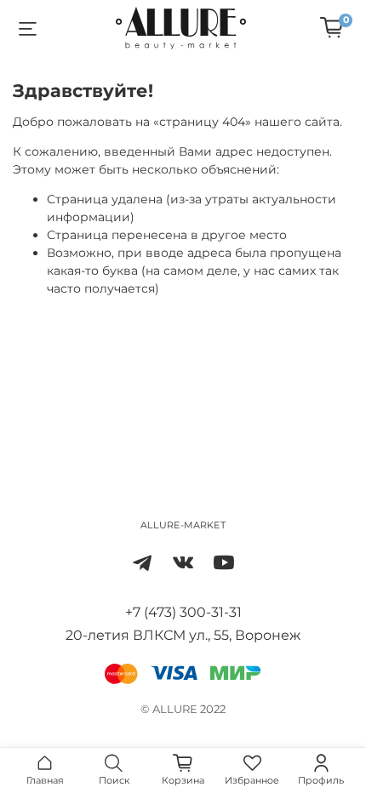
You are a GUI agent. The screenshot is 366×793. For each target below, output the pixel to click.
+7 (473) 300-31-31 (183, 612)
